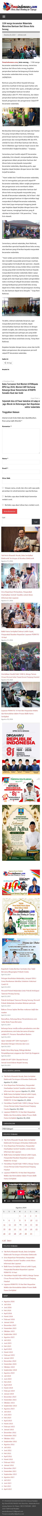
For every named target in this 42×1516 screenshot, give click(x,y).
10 (31, 1220)
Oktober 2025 (9, 1331)
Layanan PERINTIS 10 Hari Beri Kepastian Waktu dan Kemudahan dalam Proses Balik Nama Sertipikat (19, 713)
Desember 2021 (10, 1468)
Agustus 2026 (9, 1301)
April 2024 (8, 1385)
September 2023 (10, 1406)
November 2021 (10, 1471)
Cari (3, 517)
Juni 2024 (7, 1379)
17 (31, 1225)
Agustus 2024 (9, 1373)
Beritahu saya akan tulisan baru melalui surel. (22, 505)
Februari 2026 (9, 1319)
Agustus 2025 (9, 1337)
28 (15, 1234)
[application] (21, 1192)
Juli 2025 (7, 1340)
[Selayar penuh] (37, 1201)
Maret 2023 (8, 1423)
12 (4, 1225)
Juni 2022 (7, 1450)
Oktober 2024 (9, 1367)
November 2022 (10, 1435)
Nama (5, 458)
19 (4, 1229)
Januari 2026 (9, 1322)
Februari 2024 (9, 1391)
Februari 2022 (9, 1462)
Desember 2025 (10, 1325)
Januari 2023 (9, 1429)
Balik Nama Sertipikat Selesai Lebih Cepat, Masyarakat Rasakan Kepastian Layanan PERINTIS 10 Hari (20, 634)
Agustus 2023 (9, 1409)
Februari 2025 (9, 1355)
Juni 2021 (7, 1483)
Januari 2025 (9, 1358)
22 (20, 1229)
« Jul (4, 1240)
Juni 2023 (7, 1414)
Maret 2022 (8, 1459)
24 (31, 1229)
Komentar (7, 426)
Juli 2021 (7, 1480)
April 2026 (8, 1313)
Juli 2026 (7, 1304)
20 (10, 1229)
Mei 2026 (7, 1310)
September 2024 (10, 1370)
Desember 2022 (10, 1432)
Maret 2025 (8, 1352)
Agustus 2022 (9, 1444)
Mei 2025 (7, 1346)
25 (36, 1229)
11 (36, 1220)
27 (10, 1234)
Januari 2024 (9, 1394)
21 (15, 1229)
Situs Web (6, 478)
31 (31, 1234)
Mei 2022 (7, 1453)
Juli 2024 (7, 1376)
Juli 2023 (7, 1411)
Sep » (9, 1240)
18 (36, 1225)
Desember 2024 (10, 1361)
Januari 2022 (9, 1465)
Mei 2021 (7, 1486)
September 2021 (10, 1474)
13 (10, 1225)
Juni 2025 (7, 1343)
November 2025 (10, 1328)
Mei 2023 (7, 1417)
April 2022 (8, 1456)
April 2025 (8, 1349)
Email (5, 468)
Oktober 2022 (9, 1438)
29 (20, 1234)
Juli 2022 (7, 1447)
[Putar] (5, 1201)
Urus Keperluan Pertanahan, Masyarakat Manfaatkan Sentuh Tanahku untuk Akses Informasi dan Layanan (17, 595)
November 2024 (10, 1364)
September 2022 (10, 1441)
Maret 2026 (8, 1316)
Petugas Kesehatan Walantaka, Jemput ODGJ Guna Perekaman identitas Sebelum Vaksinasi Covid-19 (18, 981)
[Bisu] (34, 1201)
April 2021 (8, 1489)
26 (4, 1234)
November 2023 (10, 1400)
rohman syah (22, 35)
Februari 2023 (9, 1426)
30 (26, 1234)
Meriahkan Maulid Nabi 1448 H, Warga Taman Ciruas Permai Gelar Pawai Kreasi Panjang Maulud (21, 1106)
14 (15, 1225)
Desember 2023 (10, 1397)
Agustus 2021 (9, 1477)
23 (26, 1229)
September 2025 (10, 1334)
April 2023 (8, 1420)
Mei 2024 (7, 1382)
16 (26, 1225)
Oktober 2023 (9, 1403)
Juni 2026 (7, 1307)
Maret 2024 (8, 1388)
